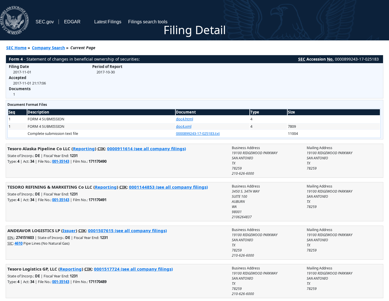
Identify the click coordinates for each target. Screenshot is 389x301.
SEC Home (16, 47)
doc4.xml (183, 126)
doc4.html (184, 118)
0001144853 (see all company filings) (168, 187)
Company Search (48, 47)
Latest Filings (107, 21)
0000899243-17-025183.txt (198, 133)
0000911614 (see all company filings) (146, 148)
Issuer (69, 230)
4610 (18, 243)
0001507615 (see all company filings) (127, 230)
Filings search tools (147, 21)
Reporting (84, 148)
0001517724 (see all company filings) (133, 269)
